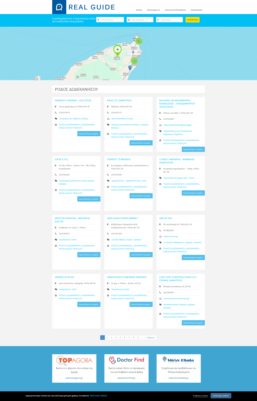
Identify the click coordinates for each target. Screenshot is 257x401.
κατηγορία (138, 19)
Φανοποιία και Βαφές (173, 178)
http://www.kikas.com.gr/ (122, 118)
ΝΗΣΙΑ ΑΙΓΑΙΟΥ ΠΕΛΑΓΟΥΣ (70, 127)
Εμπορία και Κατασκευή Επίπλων (126, 124)
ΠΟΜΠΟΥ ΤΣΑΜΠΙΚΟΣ (119, 159)
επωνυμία (107, 19)
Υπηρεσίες (178, 134)
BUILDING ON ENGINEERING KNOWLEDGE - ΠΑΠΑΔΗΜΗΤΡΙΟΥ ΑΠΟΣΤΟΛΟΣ (177, 103)
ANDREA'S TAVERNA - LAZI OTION (73, 100)
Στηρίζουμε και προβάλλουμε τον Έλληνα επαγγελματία (178, 373)
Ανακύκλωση (117, 289)
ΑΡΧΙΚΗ (139, 10)
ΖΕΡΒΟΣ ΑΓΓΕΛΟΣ (64, 277)
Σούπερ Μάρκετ (118, 239)
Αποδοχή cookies (221, 395)
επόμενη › (151, 337)
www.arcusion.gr (171, 236)
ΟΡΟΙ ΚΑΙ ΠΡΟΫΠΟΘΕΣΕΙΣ (175, 10)
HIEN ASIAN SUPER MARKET (122, 218)
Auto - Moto (188, 178)
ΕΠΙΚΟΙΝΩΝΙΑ (196, 10)
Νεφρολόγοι (65, 289)
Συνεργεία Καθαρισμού (174, 242)
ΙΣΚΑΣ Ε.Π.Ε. (62, 159)
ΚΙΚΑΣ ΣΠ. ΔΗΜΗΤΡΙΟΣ (119, 100)
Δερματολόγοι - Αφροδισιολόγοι (126, 180)
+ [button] (4, 30)
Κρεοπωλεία (64, 239)
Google (254, 79)
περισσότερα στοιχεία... (89, 133)
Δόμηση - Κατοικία (193, 242)
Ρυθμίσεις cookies (200, 395)
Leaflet (240, 79)
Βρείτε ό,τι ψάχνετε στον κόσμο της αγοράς (74, 373)
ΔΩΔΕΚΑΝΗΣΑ (88, 124)
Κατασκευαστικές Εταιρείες (175, 304)
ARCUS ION (165, 218)
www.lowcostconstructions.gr (176, 298)
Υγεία (144, 180)
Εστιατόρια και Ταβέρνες (70, 118)
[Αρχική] (85, 6)
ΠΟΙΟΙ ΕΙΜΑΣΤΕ (153, 10)
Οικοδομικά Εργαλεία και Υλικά (72, 180)
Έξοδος (85, 118)
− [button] (4, 34)
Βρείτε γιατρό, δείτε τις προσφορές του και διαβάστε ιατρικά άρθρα (126, 373)
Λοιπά (73, 239)
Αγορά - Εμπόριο (133, 239)
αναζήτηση (192, 19)
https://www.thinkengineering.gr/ (178, 125)
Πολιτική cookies (98, 395)
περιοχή (166, 19)
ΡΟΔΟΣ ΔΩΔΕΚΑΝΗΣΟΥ (69, 124)
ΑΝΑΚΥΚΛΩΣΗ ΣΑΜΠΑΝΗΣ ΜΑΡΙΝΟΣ (127, 277)
